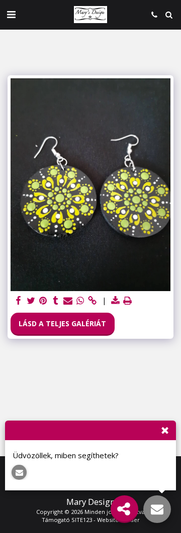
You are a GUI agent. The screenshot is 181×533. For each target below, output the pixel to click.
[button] (11, 14)
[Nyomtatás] (127, 300)
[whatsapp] (80, 300)
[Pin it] (43, 300)
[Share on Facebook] (18, 300)
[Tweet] (31, 300)
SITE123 (81, 519)
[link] (92, 300)
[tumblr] (55, 300)
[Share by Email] (67, 300)
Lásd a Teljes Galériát (62, 323)
